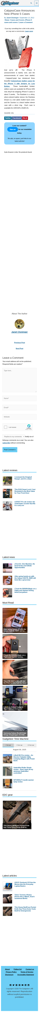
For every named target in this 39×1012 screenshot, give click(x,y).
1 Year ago (8, 745)
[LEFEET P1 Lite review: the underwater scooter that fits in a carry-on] (8, 506)
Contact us (30, 969)
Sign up (13, 129)
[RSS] (25, 985)
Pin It (25, 118)
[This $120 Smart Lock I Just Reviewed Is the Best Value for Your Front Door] (8, 493)
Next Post (19, 348)
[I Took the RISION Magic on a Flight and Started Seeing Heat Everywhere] (8, 593)
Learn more (29, 31)
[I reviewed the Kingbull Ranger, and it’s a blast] (8, 481)
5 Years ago (19, 745)
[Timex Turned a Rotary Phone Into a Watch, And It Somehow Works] (8, 899)
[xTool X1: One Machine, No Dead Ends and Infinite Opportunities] (8, 568)
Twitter (8, 118)
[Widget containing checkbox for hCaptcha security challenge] (17, 427)
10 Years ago (31, 745)
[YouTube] (22, 985)
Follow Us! (18, 969)
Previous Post (19, 342)
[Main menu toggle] (36, 3)
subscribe (6, 443)
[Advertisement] (19, 231)
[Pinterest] (19, 985)
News (7, 20)
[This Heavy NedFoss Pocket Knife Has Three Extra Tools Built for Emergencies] (8, 911)
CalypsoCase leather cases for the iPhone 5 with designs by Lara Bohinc (19, 83)
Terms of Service (27, 972)
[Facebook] (10, 985)
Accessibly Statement (25, 975)
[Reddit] (28, 985)
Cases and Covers (17, 20)
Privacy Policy (11, 972)
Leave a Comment (25, 22)
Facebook (17, 118)
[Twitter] (13, 985)
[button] (31, 3)
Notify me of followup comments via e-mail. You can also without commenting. (17, 440)
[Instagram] (16, 985)
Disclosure (9, 975)
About (7, 969)
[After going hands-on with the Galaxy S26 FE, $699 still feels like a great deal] (8, 580)
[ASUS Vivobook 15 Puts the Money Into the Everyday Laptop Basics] (8, 886)
